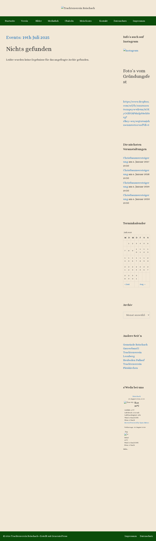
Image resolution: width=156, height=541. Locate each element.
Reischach (137, 396)
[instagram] (130, 50)
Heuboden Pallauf (133, 360)
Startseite (10, 21)
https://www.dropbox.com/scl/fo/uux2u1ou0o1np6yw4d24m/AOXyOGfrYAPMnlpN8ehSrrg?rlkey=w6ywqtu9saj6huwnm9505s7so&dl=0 (136, 113)
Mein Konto (86, 21)
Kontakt (103, 21)
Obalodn (69, 21)
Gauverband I (131, 348)
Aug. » (142, 284)
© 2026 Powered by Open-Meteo (136, 423)
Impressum (139, 21)
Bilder (38, 21)
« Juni (126, 284)
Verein (24, 21)
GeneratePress (59, 536)
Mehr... (125, 449)
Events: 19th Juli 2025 (28, 37)
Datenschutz (120, 21)
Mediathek (53, 21)
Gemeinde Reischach (135, 344)
